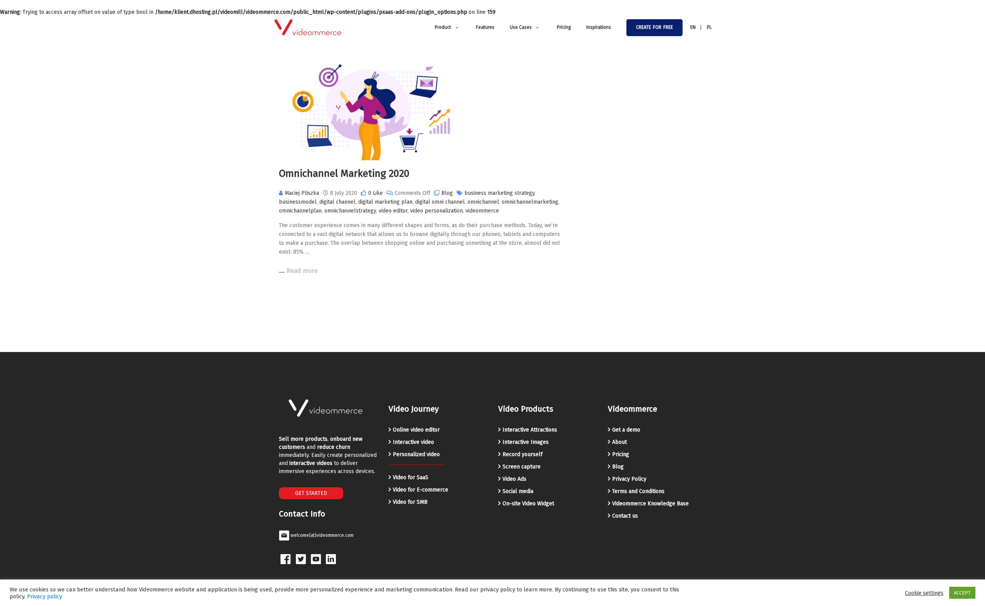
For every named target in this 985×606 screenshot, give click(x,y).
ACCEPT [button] (962, 593)
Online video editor (416, 430)
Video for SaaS (410, 477)
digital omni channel (440, 202)
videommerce (482, 211)
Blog (447, 193)
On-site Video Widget (528, 503)
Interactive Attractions (530, 430)
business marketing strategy (499, 193)
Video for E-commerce (420, 489)
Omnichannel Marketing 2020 (344, 173)
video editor (393, 211)
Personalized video (416, 454)
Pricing (620, 454)
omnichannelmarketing (530, 202)
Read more (302, 270)
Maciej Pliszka (302, 193)
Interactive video (413, 442)
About (619, 442)
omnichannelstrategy (350, 211)
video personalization (436, 211)
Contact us (625, 516)
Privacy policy (44, 596)
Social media (518, 491)
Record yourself (523, 454)
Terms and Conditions (638, 491)
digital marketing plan (385, 202)
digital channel (337, 202)
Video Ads (514, 479)
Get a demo (626, 430)
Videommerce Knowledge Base (650, 503)
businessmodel (298, 202)
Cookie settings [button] (924, 592)
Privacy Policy (629, 479)
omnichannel (483, 202)
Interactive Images (526, 442)
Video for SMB (410, 502)
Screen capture (522, 466)
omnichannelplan (300, 211)
